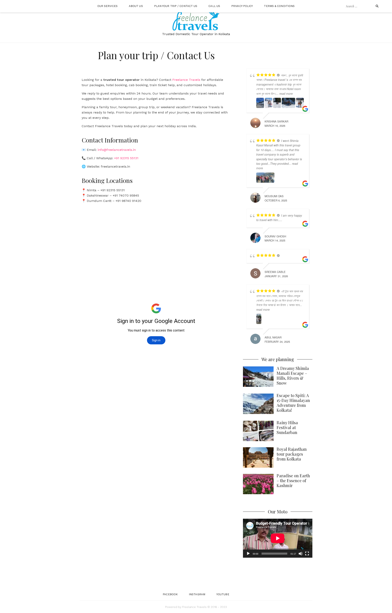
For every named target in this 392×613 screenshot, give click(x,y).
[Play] (248, 554)
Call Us (214, 6)
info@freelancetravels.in (117, 150)
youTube (222, 594)
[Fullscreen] (307, 554)
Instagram (197, 594)
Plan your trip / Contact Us (175, 6)
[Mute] (300, 554)
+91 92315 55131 (126, 158)
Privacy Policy (242, 6)
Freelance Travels (186, 80)
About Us (136, 6)
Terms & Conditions (279, 6)
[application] (277, 538)
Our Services (107, 6)
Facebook (170, 594)
